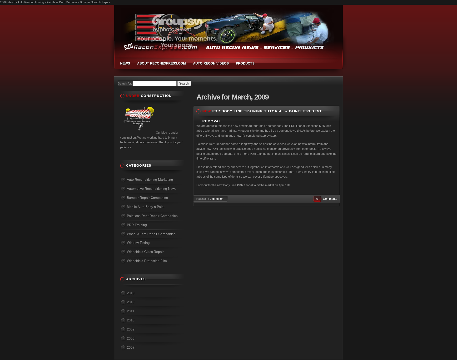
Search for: (125, 83)
